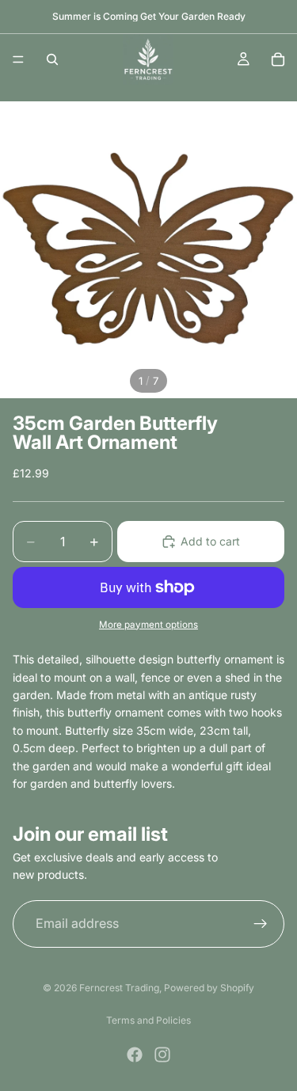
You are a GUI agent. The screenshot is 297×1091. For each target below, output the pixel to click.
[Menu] (18, 59)
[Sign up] (260, 924)
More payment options (148, 624)
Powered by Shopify (209, 988)
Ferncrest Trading (119, 988)
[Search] (52, 59)
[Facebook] (134, 1054)
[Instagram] (162, 1054)
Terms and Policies (148, 1020)
